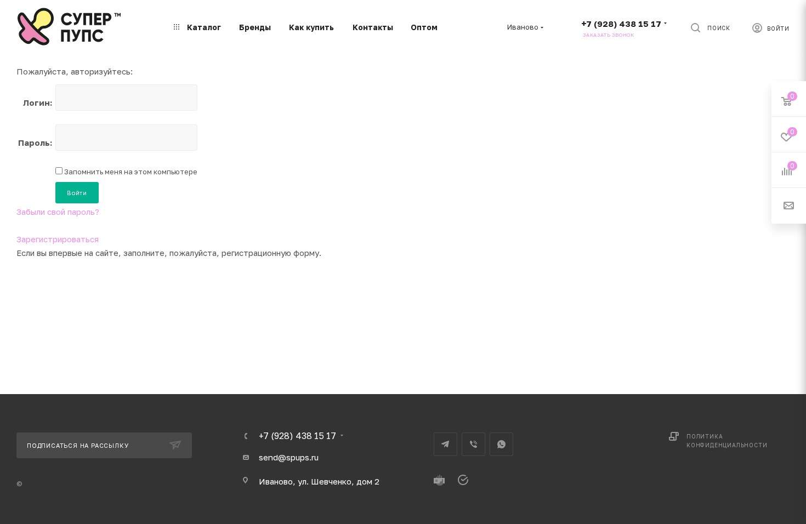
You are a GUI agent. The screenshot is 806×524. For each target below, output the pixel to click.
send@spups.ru (289, 457)
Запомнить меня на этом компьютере (130, 171)
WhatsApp (501, 444)
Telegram (445, 444)
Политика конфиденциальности (726, 440)
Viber (473, 444)
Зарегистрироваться (57, 239)
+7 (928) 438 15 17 (621, 24)
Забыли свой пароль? (57, 212)
